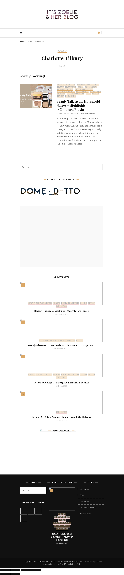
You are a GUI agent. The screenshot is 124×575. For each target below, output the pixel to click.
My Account (84, 489)
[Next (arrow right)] (15, 574)
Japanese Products (75, 94)
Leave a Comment (88, 114)
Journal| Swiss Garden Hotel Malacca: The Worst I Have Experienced (61, 345)
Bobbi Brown (91, 87)
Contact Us (84, 501)
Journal (61, 340)
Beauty (60, 87)
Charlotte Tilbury (84, 89)
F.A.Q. (82, 495)
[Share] (26, 570)
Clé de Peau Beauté (66, 92)
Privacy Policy (85, 514)
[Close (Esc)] (36, 570)
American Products (66, 85)
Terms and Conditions (88, 507)
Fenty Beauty (82, 92)
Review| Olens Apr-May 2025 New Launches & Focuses (61, 382)
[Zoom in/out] (5, 570)
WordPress (64, 564)
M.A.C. (88, 94)
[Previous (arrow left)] (5, 574)
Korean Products (70, 303)
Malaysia (70, 340)
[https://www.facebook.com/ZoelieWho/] (31, 511)
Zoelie (61, 114)
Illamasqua (95, 92)
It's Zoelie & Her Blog (46, 561)
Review (60, 96)
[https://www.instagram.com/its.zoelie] (23, 511)
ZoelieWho (70, 96)
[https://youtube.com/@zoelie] (23, 518)
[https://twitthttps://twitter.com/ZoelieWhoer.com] (38, 511)
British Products (65, 89)
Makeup (95, 94)
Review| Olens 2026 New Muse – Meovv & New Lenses (61, 310)
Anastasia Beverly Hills (88, 85)
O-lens (83, 303)
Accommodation (48, 340)
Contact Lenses (43, 303)
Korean (56, 303)
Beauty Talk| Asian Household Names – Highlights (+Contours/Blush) (78, 105)
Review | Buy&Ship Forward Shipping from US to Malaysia (61, 417)
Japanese (61, 94)
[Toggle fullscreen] (15, 570)
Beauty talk (70, 87)
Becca (80, 87)
